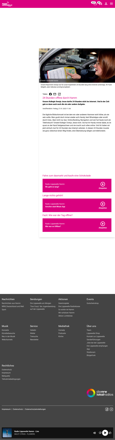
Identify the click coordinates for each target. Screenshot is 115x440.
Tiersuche (34, 336)
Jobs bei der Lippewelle (96, 343)
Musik (5, 326)
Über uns (91, 326)
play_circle (105, 432)
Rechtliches (8, 365)
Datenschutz (7, 370)
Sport (4, 309)
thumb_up (110, 432)
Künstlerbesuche (8, 333)
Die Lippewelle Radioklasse (69, 306)
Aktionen (63, 299)
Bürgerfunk (91, 355)
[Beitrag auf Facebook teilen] (50, 94)
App (88, 349)
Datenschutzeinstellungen (35, 409)
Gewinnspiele (63, 303)
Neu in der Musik (8, 336)
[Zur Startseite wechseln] (7, 4)
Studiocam (91, 352)
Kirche (60, 336)
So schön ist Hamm (66, 309)
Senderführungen (93, 340)
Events (90, 299)
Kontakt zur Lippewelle (96, 336)
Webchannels (7, 340)
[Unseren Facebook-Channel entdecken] (107, 409)
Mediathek (63, 326)
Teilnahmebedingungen (11, 379)
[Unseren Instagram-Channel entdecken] (111, 409)
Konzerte (5, 330)
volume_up (94, 432)
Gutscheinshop (93, 303)
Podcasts (62, 333)
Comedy (61, 330)
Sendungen (36, 299)
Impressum (6, 373)
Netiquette (6, 376)
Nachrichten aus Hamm (11, 303)
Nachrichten (8, 299)
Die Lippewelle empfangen (97, 346)
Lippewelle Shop (93, 333)
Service (34, 326)
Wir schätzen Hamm (66, 313)
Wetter (32, 333)
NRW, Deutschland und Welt (13, 306)
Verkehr (33, 330)
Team (89, 330)
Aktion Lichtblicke (65, 316)
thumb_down (100, 432)
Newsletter (34, 340)
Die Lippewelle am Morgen (40, 303)
